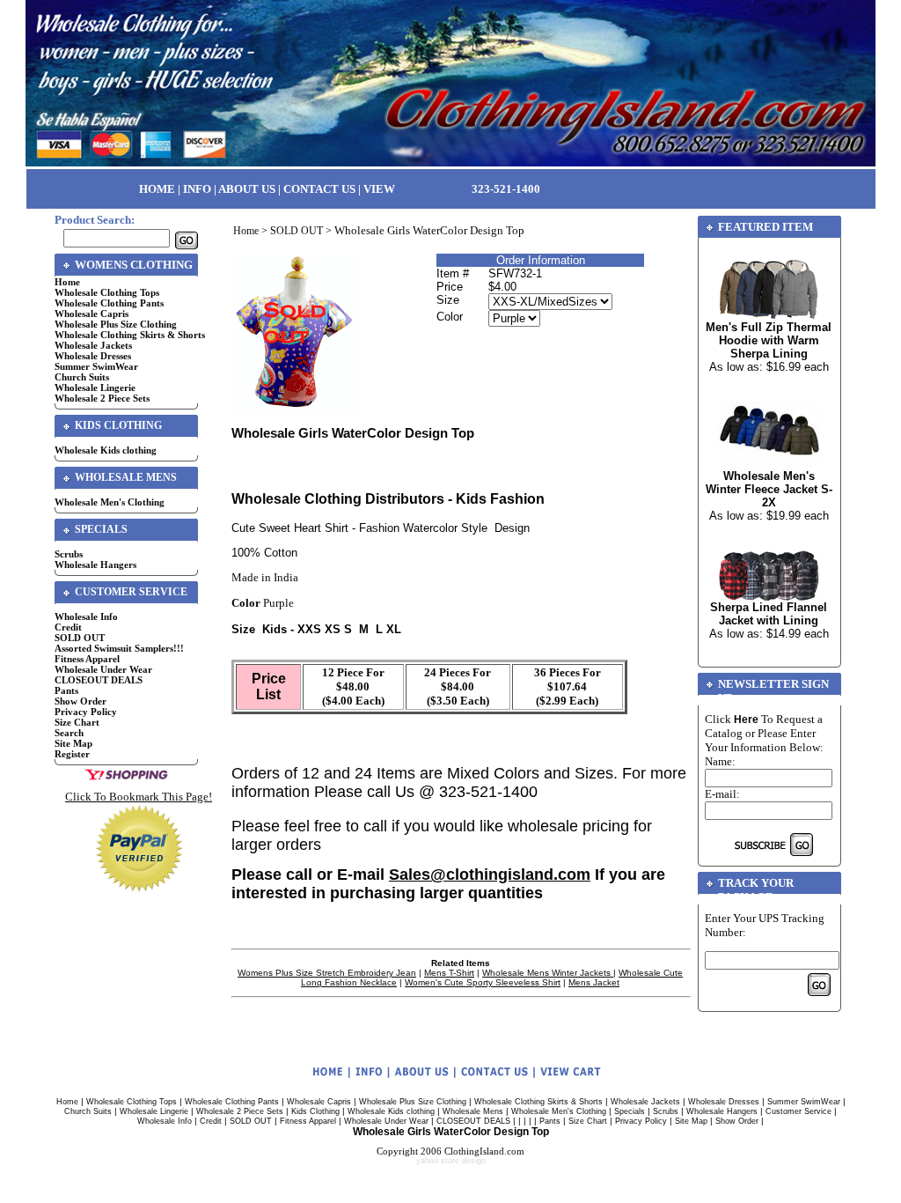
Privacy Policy (86, 711)
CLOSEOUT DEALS (99, 680)
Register (72, 754)
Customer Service (798, 1111)
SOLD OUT (80, 637)
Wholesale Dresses (93, 356)
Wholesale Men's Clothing (110, 502)
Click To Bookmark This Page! (138, 796)
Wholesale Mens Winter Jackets (547, 973)
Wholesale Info (86, 616)
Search (69, 732)
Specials (629, 1111)
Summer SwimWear (96, 366)
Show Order (80, 701)
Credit (68, 627)
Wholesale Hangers (95, 564)
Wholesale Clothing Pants (109, 303)
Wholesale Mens (473, 1111)
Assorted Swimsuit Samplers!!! (119, 648)
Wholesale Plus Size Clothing (116, 324)
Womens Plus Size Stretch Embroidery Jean (327, 973)
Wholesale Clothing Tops (107, 292)
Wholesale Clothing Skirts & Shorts (130, 334)
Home (67, 282)
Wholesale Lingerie (95, 387)
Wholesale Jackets (93, 345)
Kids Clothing (315, 1111)
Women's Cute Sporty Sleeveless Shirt (482, 982)
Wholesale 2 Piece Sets (102, 398)
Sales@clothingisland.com (489, 874)
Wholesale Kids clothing (106, 450)
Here (746, 719)
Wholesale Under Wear (103, 669)
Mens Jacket (593, 982)
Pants (66, 690)
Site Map (73, 743)
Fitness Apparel (87, 658)
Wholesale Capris (91, 313)
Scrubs (69, 554)
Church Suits (82, 377)
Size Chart (77, 722)
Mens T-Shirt (449, 973)
